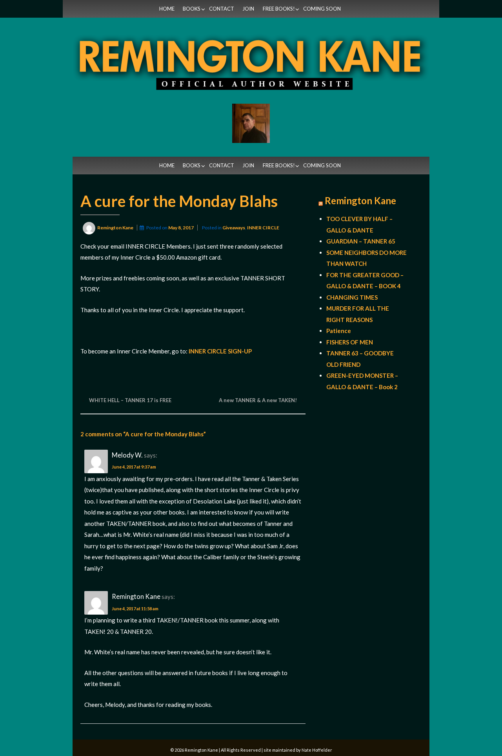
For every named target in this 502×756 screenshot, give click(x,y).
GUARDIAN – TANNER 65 (360, 241)
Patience (338, 330)
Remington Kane (360, 200)
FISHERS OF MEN (349, 342)
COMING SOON (322, 8)
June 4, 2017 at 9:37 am (134, 466)
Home (167, 8)
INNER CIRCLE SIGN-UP (220, 351)
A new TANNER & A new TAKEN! (258, 400)
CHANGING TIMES (352, 297)
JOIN (248, 8)
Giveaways (233, 228)
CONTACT (221, 8)
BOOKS (191, 8)
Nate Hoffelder (317, 749)
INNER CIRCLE (263, 228)
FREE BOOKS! (279, 8)
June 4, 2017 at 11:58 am (135, 608)
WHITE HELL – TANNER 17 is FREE (130, 400)
